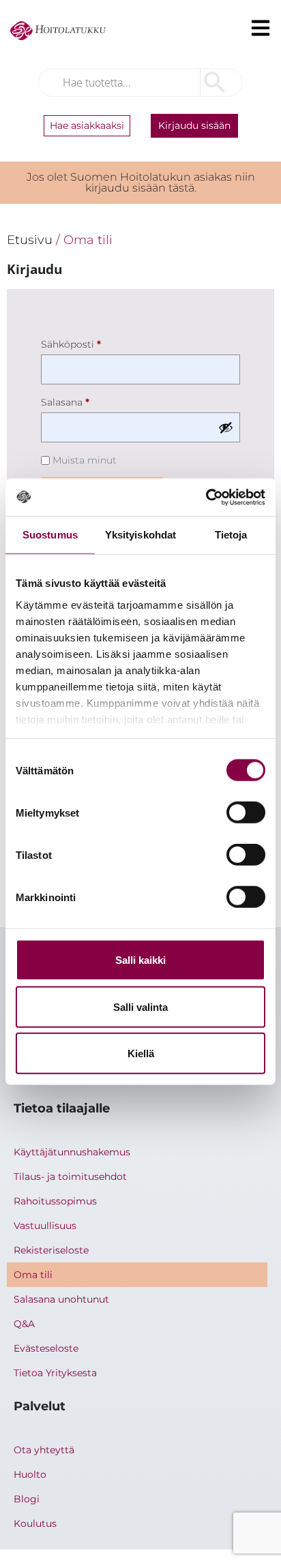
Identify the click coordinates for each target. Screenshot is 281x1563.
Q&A (24, 1324)
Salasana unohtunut (61, 1299)
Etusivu (30, 239)
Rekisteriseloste (51, 1250)
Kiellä (141, 1053)
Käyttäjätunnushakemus (72, 1152)
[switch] (245, 812)
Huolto (30, 1474)
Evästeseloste (46, 1348)
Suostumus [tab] (50, 535)
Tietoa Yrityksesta (55, 1373)
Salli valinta (140, 1006)
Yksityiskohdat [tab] (140, 535)
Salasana (88, 400)
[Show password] (225, 427)
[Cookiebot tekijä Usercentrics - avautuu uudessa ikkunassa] (205, 497)
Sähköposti (94, 342)
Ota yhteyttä (44, 1450)
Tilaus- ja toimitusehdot (70, 1176)
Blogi (27, 1499)
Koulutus (35, 1523)
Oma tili (33, 1275)
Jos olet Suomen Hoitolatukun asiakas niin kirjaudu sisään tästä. (141, 182)
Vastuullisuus (45, 1225)
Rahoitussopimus (55, 1201)
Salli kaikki (140, 960)
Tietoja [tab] (231, 535)
